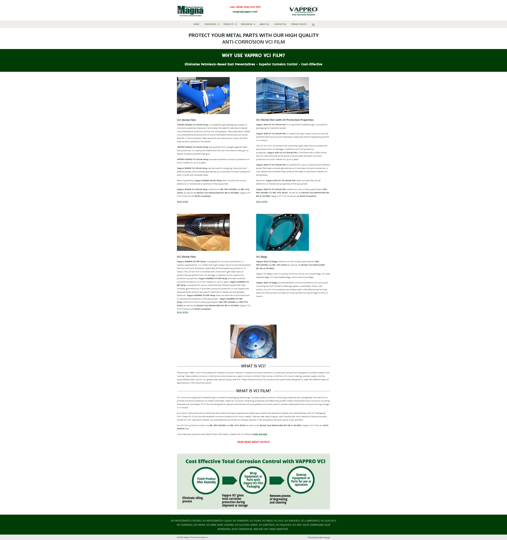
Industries (210, 24)
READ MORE (182, 201)
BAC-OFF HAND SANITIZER (273, 529)
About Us (264, 24)
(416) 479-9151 (252, 6)
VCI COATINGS (184, 524)
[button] (218, 24)
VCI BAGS (267, 520)
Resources (246, 24)
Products (229, 24)
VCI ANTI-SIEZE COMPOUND (307, 524)
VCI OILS (278, 520)
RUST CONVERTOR (242, 529)
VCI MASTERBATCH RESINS (186, 520)
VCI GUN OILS (328, 520)
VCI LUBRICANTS (310, 520)
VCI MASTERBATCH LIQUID (216, 520)
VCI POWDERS (240, 520)
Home (196, 24)
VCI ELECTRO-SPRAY (246, 524)
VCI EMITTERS (266, 524)
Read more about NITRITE (253, 441)
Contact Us (280, 24)
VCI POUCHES (283, 524)
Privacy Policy (299, 24)
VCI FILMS (255, 520)
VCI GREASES (292, 520)
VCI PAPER (199, 524)
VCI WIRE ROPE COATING (220, 524)
